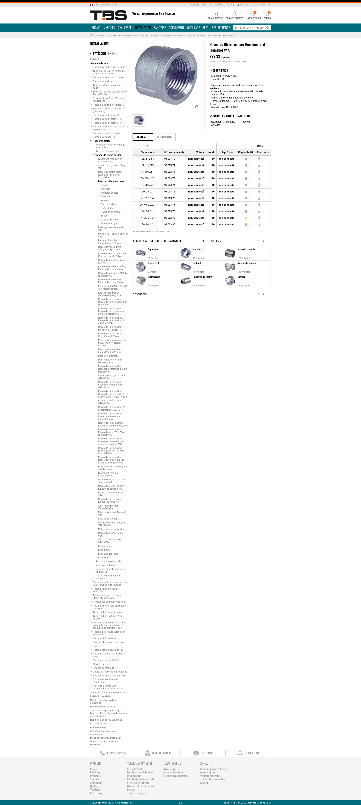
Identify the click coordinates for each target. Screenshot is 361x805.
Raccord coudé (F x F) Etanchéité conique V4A (110, 281)
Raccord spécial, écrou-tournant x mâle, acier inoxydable (110, 175)
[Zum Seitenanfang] (180, 802)
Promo (96, 28)
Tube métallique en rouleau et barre (108, 86)
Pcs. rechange (221, 28)
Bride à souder (105, 546)
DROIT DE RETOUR (161, 753)
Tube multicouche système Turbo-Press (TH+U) (110, 93)
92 (248, 121)
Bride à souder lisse (108, 554)
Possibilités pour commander (141, 779)
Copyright (204, 783)
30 (212, 241)
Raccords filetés (132, 35)
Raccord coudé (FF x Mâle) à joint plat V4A (113, 274)
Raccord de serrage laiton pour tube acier (109, 633)
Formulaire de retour (173, 772)
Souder (104, 215)
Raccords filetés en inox (151, 35)
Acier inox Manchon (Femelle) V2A (108, 507)
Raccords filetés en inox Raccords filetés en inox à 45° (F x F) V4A (111, 321)
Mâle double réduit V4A (110, 518)
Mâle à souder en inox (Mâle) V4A (109, 541)
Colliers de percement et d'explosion (105, 680)
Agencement (176, 28)
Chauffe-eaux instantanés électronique (103, 732)
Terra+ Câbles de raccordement (109, 692)
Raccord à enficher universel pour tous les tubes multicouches (110, 583)
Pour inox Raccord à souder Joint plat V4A (112, 481)
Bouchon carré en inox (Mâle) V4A (109, 401)
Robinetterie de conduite (102, 706)
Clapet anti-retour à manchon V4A (108, 474)
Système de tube (114, 35)
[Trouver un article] (259, 159)
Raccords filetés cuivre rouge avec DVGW (110, 146)
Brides (96, 646)
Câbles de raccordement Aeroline (110, 671)
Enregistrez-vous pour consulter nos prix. (228, 62)
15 (208, 241)
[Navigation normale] (110, 53)
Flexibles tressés (101, 664)
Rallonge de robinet (111, 212)
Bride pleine (104, 550)
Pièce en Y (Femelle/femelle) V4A (113, 235)
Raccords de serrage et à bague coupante (109, 607)
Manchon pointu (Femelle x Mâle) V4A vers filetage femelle (112, 343)
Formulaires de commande (176, 776)
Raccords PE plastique (104, 638)
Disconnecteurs (98, 723)
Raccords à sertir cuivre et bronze (110, 67)
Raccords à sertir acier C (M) (107, 119)
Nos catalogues (170, 769)
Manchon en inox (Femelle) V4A (112, 513)
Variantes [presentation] (143, 137)
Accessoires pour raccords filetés (110, 602)
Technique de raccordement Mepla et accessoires (107, 596)
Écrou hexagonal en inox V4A (111, 494)
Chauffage (124, 28)
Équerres (105, 185)
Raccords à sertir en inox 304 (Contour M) (108, 110)
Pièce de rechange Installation (105, 738)
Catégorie (99, 53)
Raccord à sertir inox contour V (108, 105)
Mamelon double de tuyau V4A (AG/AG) (111, 524)
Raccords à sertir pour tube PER (109, 675)
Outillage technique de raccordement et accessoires (107, 687)
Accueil (195, 5)
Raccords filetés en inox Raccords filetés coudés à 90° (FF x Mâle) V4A (111, 311)
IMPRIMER (207, 753)
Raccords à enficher (103, 81)
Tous (218, 241)
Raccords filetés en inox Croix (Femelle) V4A (110, 335)
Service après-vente (226, 5)
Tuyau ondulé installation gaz (108, 612)
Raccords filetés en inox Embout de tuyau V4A (110, 500)
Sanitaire (160, 28)
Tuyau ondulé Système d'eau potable (108, 617)
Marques (109, 28)
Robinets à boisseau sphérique (106, 720)
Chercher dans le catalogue (231, 116)
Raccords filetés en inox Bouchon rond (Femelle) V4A (211, 35)
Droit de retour (134, 776)
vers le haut (141, 294)
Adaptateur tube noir (106, 565)
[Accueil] (108, 15)
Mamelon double (109, 193)
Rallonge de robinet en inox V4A (112, 228)
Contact (265, 5)
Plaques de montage (103, 668)
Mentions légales (207, 772)
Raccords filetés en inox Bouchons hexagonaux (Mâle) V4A (110, 385)
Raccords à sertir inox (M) (106, 115)
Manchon (105, 189)
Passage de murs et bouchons (108, 642)
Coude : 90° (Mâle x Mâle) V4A (111, 167)
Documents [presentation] (164, 137)
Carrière (207, 5)
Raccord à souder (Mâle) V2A (111, 534)
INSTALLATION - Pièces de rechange (104, 743)
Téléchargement (249, 5)
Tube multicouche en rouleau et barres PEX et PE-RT (109, 72)
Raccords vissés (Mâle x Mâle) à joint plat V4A (110, 248)
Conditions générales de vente (213, 769)
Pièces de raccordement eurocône (108, 577)
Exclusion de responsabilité (212, 779)
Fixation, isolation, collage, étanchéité (103, 701)
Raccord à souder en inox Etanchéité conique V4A (111, 487)
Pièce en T (106, 196)
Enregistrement (134, 769)
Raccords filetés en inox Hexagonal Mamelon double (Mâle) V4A (112, 369)
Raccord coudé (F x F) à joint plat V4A (112, 261)
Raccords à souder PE (104, 137)
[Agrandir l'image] (139, 120)
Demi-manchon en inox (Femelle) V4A (110, 361)
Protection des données (138, 783)
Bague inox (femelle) (108, 356)
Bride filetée (104, 557)
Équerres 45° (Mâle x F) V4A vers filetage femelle (112, 287)
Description (220, 70)
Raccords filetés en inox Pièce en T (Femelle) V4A (111, 328)
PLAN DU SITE (252, 753)
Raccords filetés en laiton (108, 151)
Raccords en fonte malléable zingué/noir (110, 570)
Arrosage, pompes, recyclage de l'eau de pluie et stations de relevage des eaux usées (109, 713)
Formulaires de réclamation (140, 772)
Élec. (206, 28)
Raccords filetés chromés (108, 561)
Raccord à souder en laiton (107, 133)
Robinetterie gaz (98, 727)
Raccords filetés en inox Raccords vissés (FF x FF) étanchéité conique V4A (111, 441)
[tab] (143, 137)
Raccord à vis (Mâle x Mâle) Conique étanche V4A (112, 254)
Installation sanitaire (100, 696)
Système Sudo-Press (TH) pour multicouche (109, 99)
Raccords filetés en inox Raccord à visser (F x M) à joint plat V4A (111, 451)
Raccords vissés (109, 204)
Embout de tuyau (109, 223)
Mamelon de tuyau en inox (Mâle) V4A (111, 376)
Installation (142, 28)
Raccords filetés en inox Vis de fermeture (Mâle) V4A (112, 408)
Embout (105, 200)
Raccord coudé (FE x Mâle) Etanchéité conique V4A (112, 267)
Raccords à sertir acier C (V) (107, 123)
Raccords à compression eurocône (105, 590)
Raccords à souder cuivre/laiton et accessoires (110, 128)
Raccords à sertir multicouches (108, 77)
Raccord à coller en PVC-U (107, 660)
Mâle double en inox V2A (111, 529)
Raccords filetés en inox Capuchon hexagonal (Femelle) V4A (110, 416)
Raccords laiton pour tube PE (108, 650)
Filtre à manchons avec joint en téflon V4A (112, 467)
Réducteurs (107, 208)
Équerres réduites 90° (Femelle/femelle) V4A (109, 294)
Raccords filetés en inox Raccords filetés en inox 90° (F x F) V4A (112, 302)
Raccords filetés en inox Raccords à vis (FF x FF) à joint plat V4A (111, 432)
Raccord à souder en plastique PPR (108, 655)
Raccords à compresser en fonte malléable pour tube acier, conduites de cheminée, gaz (109, 625)
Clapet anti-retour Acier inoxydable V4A (110, 160)
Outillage (193, 28)
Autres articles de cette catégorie (158, 241)
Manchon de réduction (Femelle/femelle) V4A (109, 350)
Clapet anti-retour (110, 219)
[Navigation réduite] (114, 53)
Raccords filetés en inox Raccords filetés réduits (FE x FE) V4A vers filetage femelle (113, 394)
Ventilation (95, 789)
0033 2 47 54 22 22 (116, 753)
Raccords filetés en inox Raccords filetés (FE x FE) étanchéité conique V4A (111, 460)
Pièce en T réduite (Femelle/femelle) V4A (109, 241)
